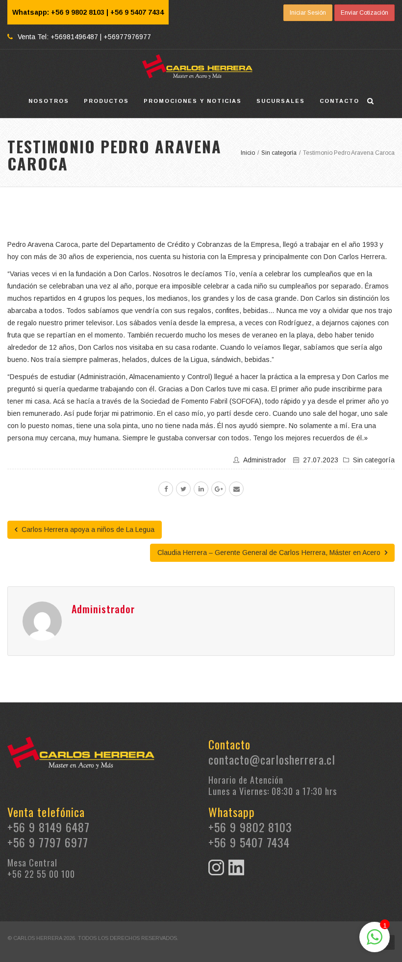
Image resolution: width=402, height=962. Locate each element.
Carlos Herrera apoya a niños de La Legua (87, 529)
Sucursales (280, 101)
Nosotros (48, 101)
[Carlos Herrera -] (197, 66)
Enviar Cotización (364, 12)
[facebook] (165, 488)
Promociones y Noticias (193, 101)
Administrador (264, 460)
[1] (374, 942)
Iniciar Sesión (308, 12)
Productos (106, 101)
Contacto (339, 101)
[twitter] (183, 488)
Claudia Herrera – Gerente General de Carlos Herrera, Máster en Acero (269, 552)
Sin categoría (374, 460)
